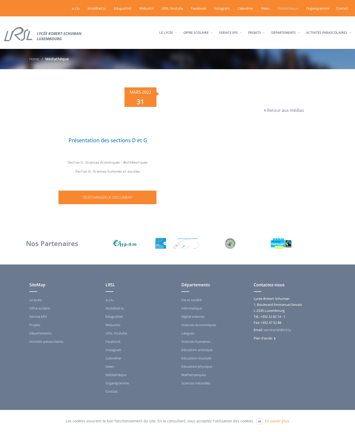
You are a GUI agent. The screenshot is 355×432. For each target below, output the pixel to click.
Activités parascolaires (327, 22)
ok (259, 421)
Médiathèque (288, 8)
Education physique (196, 366)
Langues (187, 333)
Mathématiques (193, 374)
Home (34, 58)
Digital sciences (193, 316)
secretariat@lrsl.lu (277, 329)
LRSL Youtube (172, 8)
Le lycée (169, 22)
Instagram (222, 8)
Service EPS (231, 22)
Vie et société (191, 300)
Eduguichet (122, 8)
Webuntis (146, 8)
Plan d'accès (264, 338)
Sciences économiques (198, 325)
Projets (257, 22)
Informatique (191, 308)
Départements (286, 22)
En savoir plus (277, 420)
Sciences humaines (196, 341)
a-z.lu (76, 8)
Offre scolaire (198, 22)
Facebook (198, 8)
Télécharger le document (107, 197)
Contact (342, 8)
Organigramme (318, 8)
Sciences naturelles (196, 383)
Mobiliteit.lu (97, 8)
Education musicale (196, 358)
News (265, 8)
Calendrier (245, 8)
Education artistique (197, 349)
